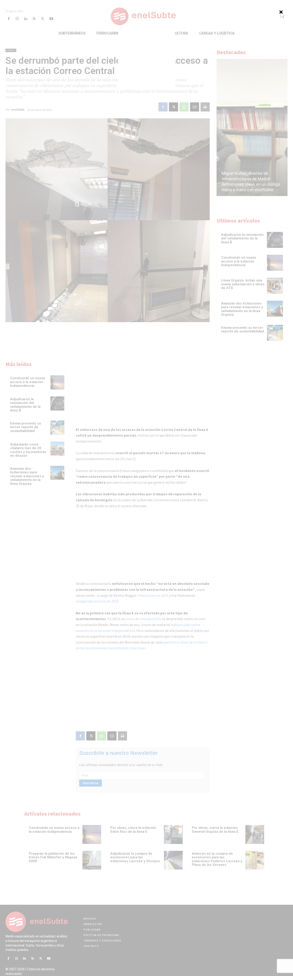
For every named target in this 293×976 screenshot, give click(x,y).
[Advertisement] (146, 59)
